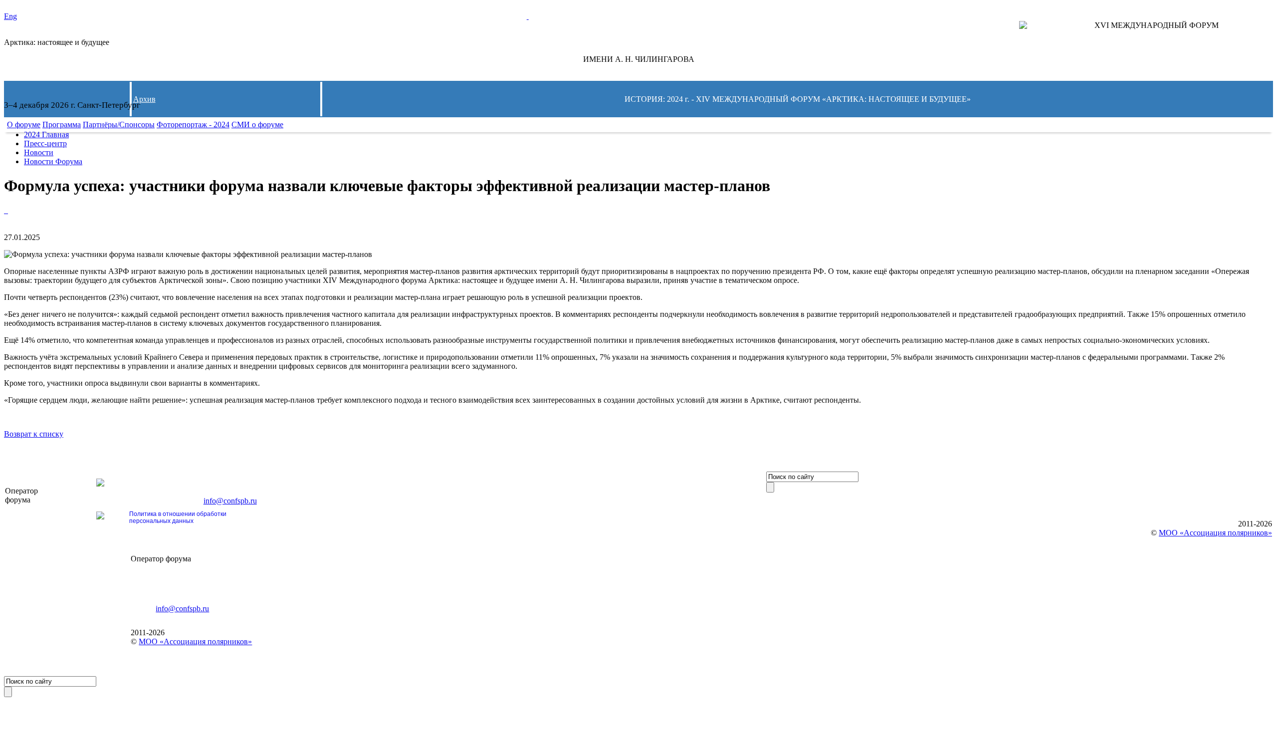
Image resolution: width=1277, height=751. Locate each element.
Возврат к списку (33, 434)
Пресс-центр (45, 143)
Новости (38, 152)
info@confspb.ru (230, 501)
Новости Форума (53, 161)
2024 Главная (46, 134)
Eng (10, 16)
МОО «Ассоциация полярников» (195, 641)
